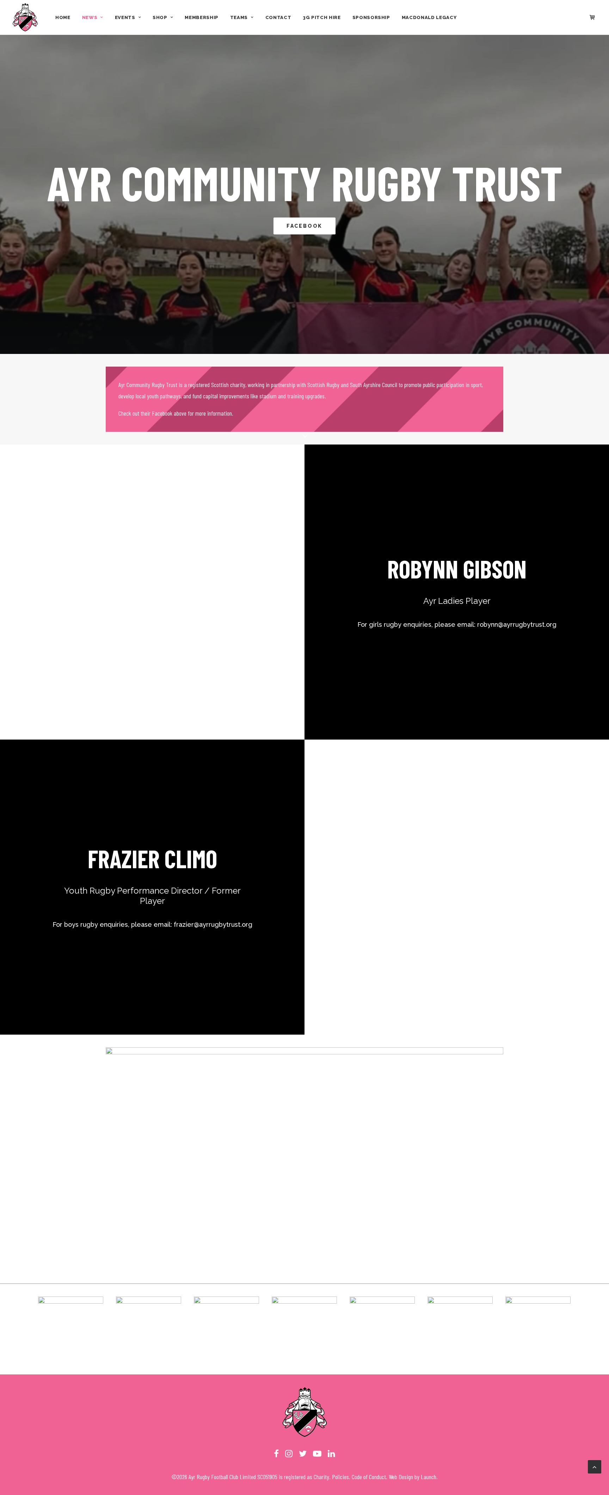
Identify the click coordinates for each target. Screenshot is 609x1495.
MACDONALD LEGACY (429, 17)
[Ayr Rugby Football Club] (25, 17)
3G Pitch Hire (321, 17)
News (90, 17)
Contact (278, 17)
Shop (160, 17)
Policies (340, 1477)
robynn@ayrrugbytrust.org (516, 624)
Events (125, 17)
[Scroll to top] (594, 1466)
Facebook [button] (304, 226)
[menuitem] (62, 17)
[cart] (592, 17)
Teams (239, 17)
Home (62, 17)
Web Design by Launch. (413, 1477)
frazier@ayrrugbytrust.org (213, 924)
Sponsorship (371, 17)
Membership (202, 17)
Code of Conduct (369, 1477)
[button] (276, 1455)
